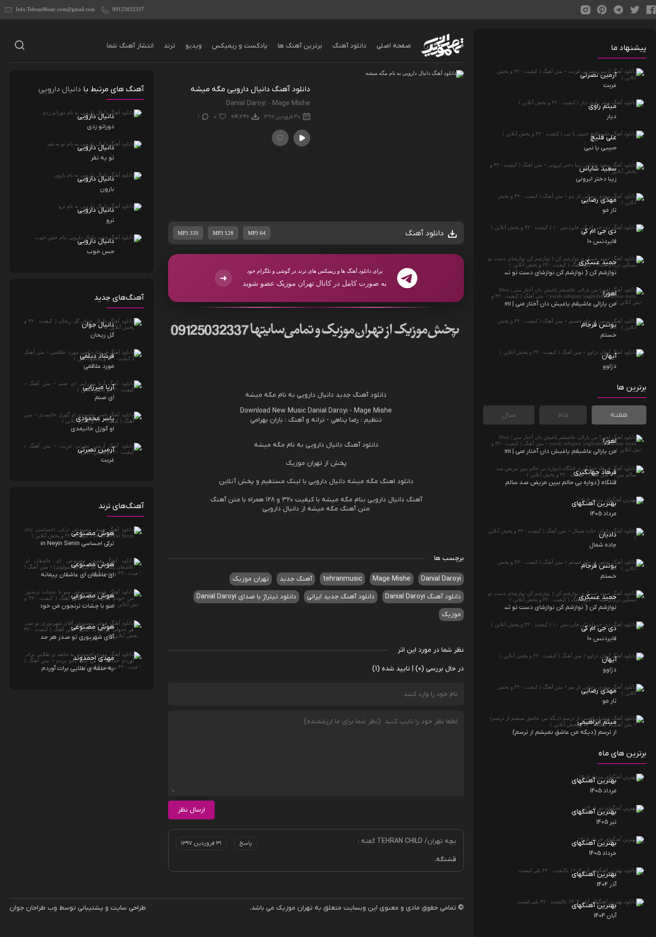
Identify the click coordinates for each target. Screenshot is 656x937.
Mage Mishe (373, 410)
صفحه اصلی (394, 45)
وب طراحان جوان (33, 908)
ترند (169, 45)
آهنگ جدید (295, 579)
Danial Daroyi (328, 410)
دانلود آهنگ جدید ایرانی (341, 596)
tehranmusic (342, 579)
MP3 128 (223, 233)
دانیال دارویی (315, 395)
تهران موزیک (250, 579)
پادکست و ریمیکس (239, 45)
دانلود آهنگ (349, 45)
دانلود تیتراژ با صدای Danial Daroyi (246, 596)
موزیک (451, 614)
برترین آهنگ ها (300, 45)
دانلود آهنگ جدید (361, 395)
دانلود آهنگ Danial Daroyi (423, 596)
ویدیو (193, 45)
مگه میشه (260, 395)
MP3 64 (257, 233)
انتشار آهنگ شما (130, 45)
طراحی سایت (128, 908)
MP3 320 (188, 233)
